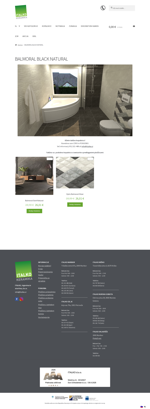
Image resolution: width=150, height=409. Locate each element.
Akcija (25, 36)
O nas (40, 269)
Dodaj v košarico (34, 211)
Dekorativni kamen (90, 26)
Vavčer (40, 275)
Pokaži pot (97, 338)
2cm (16, 36)
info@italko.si (87, 146)
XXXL (34, 36)
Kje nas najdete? (44, 266)
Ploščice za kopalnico (46, 292)
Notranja (60, 26)
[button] (143, 406)
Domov (20, 45)
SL (16, 26)
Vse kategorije (31, 26)
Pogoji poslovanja (45, 272)
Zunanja (73, 26)
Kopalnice (46, 26)
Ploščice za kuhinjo (45, 295)
